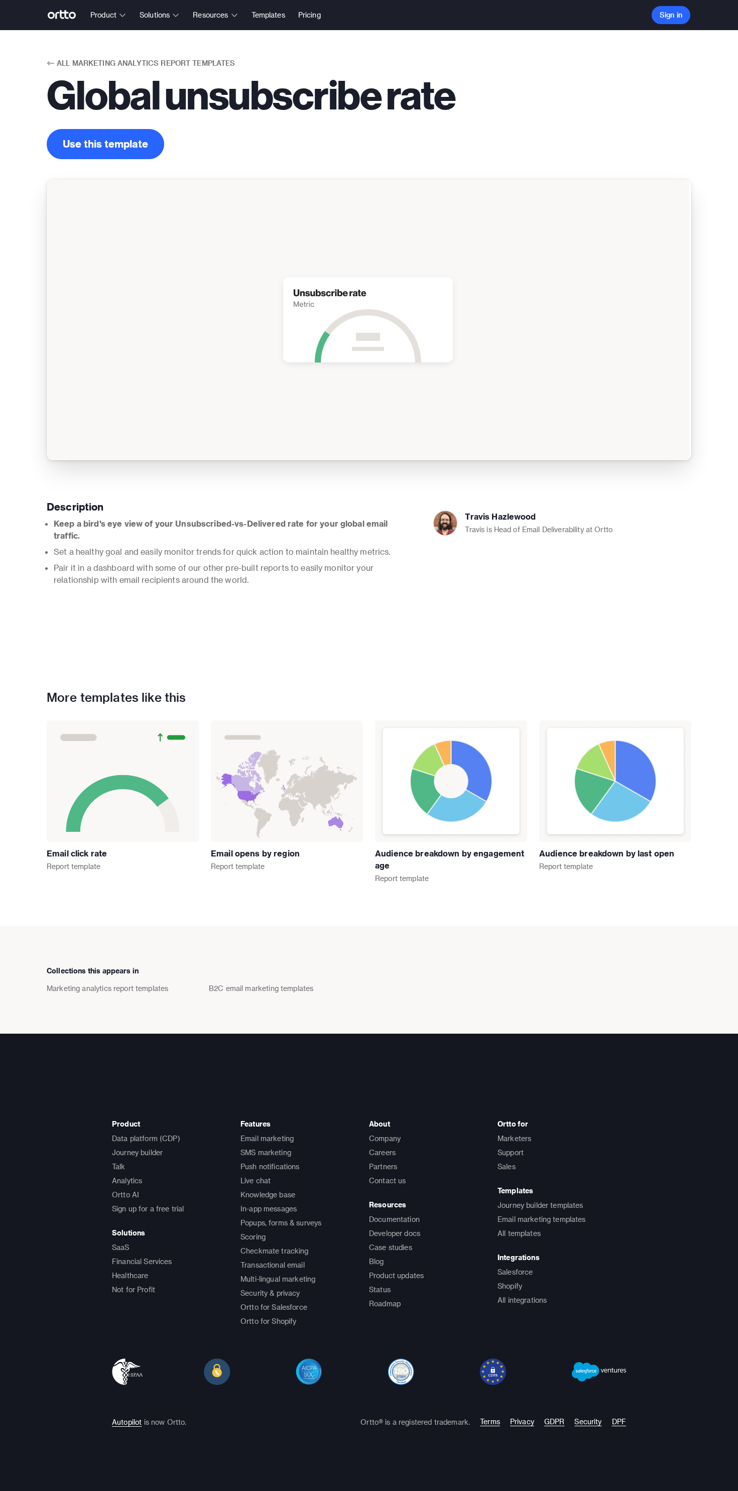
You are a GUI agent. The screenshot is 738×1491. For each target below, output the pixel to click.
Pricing (309, 15)
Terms (490, 1421)
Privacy (522, 1421)
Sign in (671, 15)
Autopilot (127, 1422)
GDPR (554, 1421)
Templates (268, 15)
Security (587, 1421)
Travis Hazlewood (500, 516)
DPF (619, 1421)
